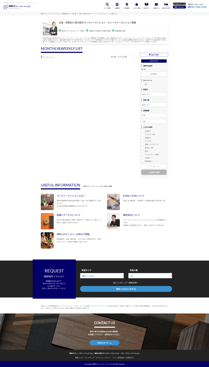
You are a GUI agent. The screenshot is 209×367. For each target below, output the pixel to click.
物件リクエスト (179, 7)
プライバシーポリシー (103, 357)
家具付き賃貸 (166, 8)
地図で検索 (155, 55)
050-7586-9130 (198, 6)
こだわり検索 (137, 8)
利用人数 (134, 270)
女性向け (148, 131)
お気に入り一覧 (180, 4)
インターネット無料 (152, 154)
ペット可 (148, 141)
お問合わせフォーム (104, 343)
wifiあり (148, 158)
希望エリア (86, 270)
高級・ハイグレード (152, 144)
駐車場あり (149, 161)
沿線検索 (117, 8)
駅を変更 (154, 74)
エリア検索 (107, 8)
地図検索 (127, 8)
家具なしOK (149, 148)
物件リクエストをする (126, 288)
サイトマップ (89, 357)
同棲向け (148, 138)
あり (146, 84)
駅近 (146, 151)
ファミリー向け (150, 134)
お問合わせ (156, 8)
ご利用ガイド (146, 8)
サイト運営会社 (118, 357)
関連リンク (79, 357)
